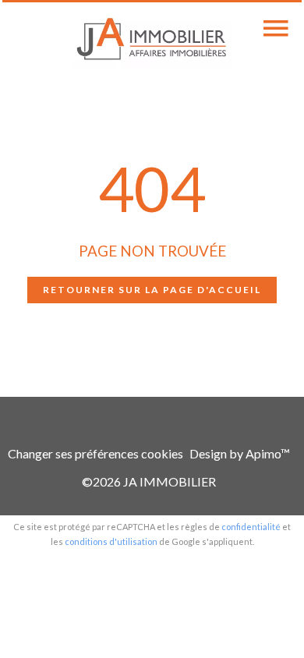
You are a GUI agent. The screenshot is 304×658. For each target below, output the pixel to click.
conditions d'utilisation (111, 541)
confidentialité (251, 527)
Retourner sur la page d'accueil (152, 289)
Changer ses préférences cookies (95, 453)
